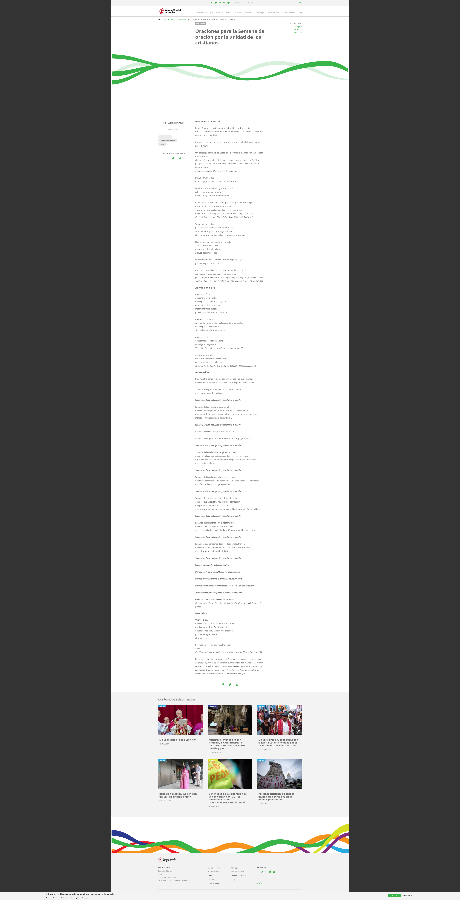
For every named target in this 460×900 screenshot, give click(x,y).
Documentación (273, 13)
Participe (260, 13)
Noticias (229, 13)
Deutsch (298, 32)
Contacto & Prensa (289, 13)
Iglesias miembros (216, 13)
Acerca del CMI (201, 13)
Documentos (182, 19)
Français (298, 29)
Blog (300, 13)
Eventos (238, 13)
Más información (97, 898)
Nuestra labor (249, 13)
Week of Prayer (165, 137)
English (298, 26)
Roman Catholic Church (168, 140)
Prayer (163, 144)
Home (159, 19)
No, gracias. (407, 895)
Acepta (394, 895)
